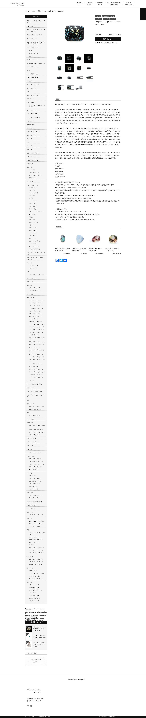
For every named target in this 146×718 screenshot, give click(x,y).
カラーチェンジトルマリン (36, 521)
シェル (31, 198)
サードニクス (33, 209)
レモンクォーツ (33, 266)
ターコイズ (30, 146)
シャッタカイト (31, 88)
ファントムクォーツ (34, 311)
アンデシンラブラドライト (34, 501)
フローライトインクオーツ (36, 357)
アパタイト (32, 220)
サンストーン (30, 404)
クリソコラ (32, 238)
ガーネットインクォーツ (36, 308)
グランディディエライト (34, 453)
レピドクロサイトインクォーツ (37, 351)
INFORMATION (114, 3)
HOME (79, 3)
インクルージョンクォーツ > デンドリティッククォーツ (36, 43)
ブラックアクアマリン (35, 459)
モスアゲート (33, 545)
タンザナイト (31, 99)
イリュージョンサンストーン (37, 406)
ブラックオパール (34, 585)
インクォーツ (31, 298)
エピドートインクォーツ (36, 306)
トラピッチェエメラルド (36, 562)
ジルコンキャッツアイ (35, 288)
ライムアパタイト (34, 498)
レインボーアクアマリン (36, 461)
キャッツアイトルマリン (36, 524)
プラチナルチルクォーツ (36, 354)
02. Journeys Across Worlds (36, 63)
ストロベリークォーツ (35, 322)
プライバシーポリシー (30, 717)
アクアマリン (30, 456)
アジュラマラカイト (32, 160)
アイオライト (30, 419)
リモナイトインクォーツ (36, 375)
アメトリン (30, 139)
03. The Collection (32, 60)
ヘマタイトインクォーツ (36, 303)
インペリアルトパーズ (35, 481)
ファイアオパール (34, 595)
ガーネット (30, 568)
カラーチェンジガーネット (36, 573)
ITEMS (100, 3)
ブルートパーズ (33, 486)
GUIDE (128, 3)
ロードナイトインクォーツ (36, 300)
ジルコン (29, 285)
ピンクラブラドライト (33, 114)
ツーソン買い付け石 (32, 77)
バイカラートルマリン (35, 526)
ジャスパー (30, 167)
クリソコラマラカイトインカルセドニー (36, 258)
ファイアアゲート (34, 542)
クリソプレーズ (33, 193)
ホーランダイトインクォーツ (37, 372)
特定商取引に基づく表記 (44, 717)
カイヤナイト (33, 233)
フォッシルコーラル (32, 95)
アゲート (31, 225)
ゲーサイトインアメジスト (36, 432)
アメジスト (30, 422)
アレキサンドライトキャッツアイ (36, 396)
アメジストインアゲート (36, 429)
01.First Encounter (33, 67)
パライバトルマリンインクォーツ (37, 360)
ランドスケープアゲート (36, 550)
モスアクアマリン (34, 469)
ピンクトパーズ (33, 476)
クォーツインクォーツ (35, 316)
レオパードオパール (110, 19)
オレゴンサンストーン (35, 409)
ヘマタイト (32, 190)
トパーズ (29, 473)
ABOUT (90, 3)
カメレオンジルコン (34, 290)
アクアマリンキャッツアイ (36, 464)
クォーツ (29, 263)
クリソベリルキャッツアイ (34, 391)
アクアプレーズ (31, 505)
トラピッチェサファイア (36, 515)
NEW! (98, 16)
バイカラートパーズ (34, 478)
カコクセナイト (31, 26)
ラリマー (29, 142)
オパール (98, 19)
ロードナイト (33, 201)
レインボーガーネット (35, 576)
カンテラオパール (34, 587)
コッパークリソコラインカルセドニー (36, 253)
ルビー (29, 413)
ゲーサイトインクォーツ (36, 364)
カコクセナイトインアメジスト (37, 426)
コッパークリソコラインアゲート (37, 533)
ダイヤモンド (31, 149)
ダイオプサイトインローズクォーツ (37, 106)
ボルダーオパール (34, 601)
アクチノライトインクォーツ (37, 342)
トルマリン (30, 518)
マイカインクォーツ (34, 347)
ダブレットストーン (32, 185)
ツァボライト (33, 571)
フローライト (31, 128)
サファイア (30, 512)
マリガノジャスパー (34, 172)
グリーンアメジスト (34, 435)
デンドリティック (32, 38)
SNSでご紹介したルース (34, 47)
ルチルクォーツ (33, 366)
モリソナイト (33, 178)
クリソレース (32, 228)
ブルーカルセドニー (32, 442)
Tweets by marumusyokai (76, 679)
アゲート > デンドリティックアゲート (36, 21)
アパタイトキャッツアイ (36, 495)
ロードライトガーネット (36, 579)
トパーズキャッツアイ (35, 484)
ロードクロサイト (32, 278)
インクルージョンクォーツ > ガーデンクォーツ (36, 30)
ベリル (29, 92)
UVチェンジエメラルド (35, 564)
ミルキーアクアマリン (35, 467)
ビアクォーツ (32, 268)
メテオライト (33, 188)
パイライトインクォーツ (36, 377)
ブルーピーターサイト (33, 132)
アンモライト (31, 121)
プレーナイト (31, 388)
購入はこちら (108, 39)
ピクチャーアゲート (34, 241)
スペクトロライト (32, 110)
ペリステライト (31, 438)
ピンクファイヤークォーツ (36, 327)
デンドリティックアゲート (36, 212)
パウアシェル (33, 204)
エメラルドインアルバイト (34, 384)
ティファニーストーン (33, 84)
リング (31, 56)
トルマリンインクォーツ (36, 332)
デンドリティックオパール (34, 35)
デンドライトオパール (35, 590)
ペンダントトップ (34, 53)
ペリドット (30, 282)
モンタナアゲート (34, 537)
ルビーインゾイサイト (33, 153)
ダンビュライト (31, 135)
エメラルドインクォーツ (36, 314)
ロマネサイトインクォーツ (36, 329)
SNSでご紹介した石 (108, 16)
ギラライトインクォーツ (36, 369)
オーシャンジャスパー (35, 175)
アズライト (30, 181)
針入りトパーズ (33, 489)
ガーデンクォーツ (34, 335)
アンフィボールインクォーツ (37, 324)
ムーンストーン (31, 509)
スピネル (29, 449)
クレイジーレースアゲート (36, 553)
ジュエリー (30, 51)
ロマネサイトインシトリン (36, 274)
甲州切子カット (31, 124)
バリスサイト (31, 81)
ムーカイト (32, 170)
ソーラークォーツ (34, 319)
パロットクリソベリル (33, 117)
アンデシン (30, 164)
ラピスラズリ (33, 206)
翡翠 (28, 400)
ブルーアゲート (33, 222)
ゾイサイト (30, 445)
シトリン (29, 272)
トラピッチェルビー (34, 415)
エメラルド (30, 556)
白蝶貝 (31, 217)
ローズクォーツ (31, 102)
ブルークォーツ (33, 230)
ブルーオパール (33, 236)
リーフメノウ (32, 243)
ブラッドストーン (32, 156)
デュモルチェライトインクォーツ (37, 338)
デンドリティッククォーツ (36, 344)
